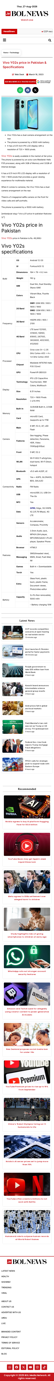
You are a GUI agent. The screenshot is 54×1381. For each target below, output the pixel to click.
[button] (20, 90)
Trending (6, 1287)
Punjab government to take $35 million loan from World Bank (37, 669)
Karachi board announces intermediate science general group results (37, 688)
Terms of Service (10, 1342)
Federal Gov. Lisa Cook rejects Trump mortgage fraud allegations (36, 745)
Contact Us (7, 1307)
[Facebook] (16, 1367)
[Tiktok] (44, 1367)
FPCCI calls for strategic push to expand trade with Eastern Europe (37, 763)
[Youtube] (30, 1367)
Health (5, 1276)
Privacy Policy (9, 1337)
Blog (4, 1354)
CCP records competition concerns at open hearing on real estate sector (37, 632)
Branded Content (11, 1331)
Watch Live (27, 20)
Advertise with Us (11, 1312)
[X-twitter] (23, 1367)
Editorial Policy (10, 1348)
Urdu (4, 1318)
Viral (4, 1293)
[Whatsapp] (9, 1367)
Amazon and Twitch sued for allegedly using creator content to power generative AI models (27, 1011)
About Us (6, 1301)
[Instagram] (37, 1367)
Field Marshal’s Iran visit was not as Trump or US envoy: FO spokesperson (36, 726)
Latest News (8, 1271)
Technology (14, 53)
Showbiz (6, 1282)
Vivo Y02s (6, 156)
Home (5, 53)
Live (3, 1323)
